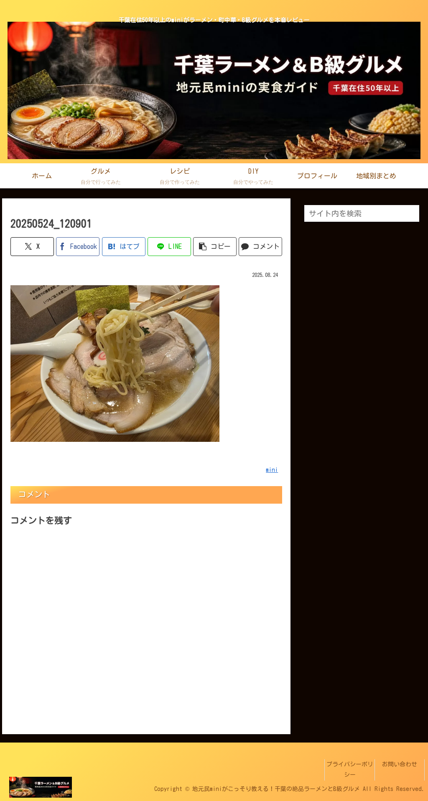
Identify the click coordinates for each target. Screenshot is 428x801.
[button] (215, 246)
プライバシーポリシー (349, 769)
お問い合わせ (399, 764)
